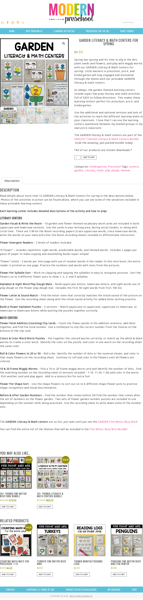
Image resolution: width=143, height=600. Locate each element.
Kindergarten (98, 166)
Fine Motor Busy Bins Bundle (108, 429)
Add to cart (89, 157)
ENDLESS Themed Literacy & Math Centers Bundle (106, 139)
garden (78, 170)
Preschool (114, 166)
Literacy (90, 170)
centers (134, 166)
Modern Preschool (71, 13)
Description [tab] (12, 180)
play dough (112, 170)
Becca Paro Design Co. (81, 596)
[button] (63, 43)
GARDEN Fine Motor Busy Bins (117, 421)
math (100, 170)
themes (125, 170)
